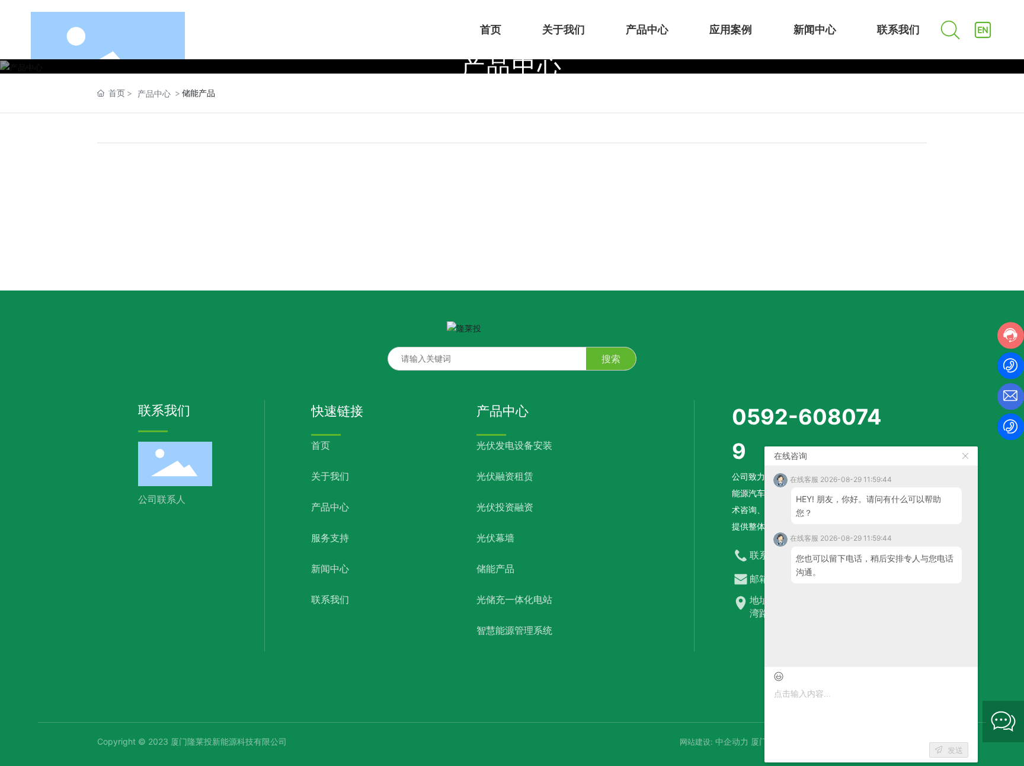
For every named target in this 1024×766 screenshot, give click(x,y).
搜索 (610, 359)
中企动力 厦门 (741, 741)
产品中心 (512, 66)
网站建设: (697, 741)
